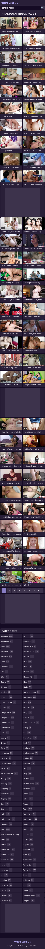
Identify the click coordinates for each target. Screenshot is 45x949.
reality (28, 758)
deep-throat (8, 712)
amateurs (7, 641)
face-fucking (8, 763)
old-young (29, 697)
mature (28, 656)
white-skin (29, 870)
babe (5, 661)
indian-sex (7, 854)
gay (4, 804)
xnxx (26, 875)
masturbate (29, 646)
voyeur (28, 844)
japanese (6, 870)
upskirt (27, 829)
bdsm (5, 682)
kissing (5, 880)
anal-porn (7, 651)
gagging (6, 788)
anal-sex (6, 656)
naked (27, 667)
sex (27, 768)
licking (28, 636)
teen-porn (29, 814)
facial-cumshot (9, 773)
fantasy (6, 783)
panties (28, 717)
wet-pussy (29, 860)
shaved (28, 778)
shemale (28, 788)
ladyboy (6, 885)
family (5, 778)
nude (27, 687)
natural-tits (29, 677)
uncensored (30, 819)
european (6, 753)
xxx (26, 885)
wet (26, 854)
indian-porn (7, 849)
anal (5, 646)
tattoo (27, 799)
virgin (27, 839)
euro (5, 748)
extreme (6, 758)
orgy (27, 712)
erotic (5, 743)
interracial (7, 860)
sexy (27, 773)
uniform (28, 824)
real (27, 743)
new (27, 682)
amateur (7, 636)
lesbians (6, 900)
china (5, 707)
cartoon (5, 687)
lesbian (6, 895)
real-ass (28, 748)
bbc (4, 672)
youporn (28, 900)
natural (28, 672)
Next (40, 591)
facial (5, 768)
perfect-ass (29, 738)
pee (26, 733)
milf (27, 661)
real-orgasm (30, 753)
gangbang (7, 794)
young (27, 890)
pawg (27, 727)
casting (5, 692)
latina (5, 890)
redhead (28, 763)
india (5, 839)
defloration (7, 722)
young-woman (31, 895)
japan (5, 865)
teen (27, 809)
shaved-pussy (30, 783)
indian (5, 844)
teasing (27, 804)
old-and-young (31, 692)
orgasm (28, 707)
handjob (6, 824)
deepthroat (7, 717)
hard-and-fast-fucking (10, 835)
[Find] (42, 7)
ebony (5, 738)
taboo (27, 794)
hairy (5, 814)
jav (4, 875)
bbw (4, 677)
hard (5, 829)
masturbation (30, 651)
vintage (27, 834)
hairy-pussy (7, 819)
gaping (6, 799)
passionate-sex (30, 722)
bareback (6, 667)
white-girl (29, 865)
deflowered (7, 727)
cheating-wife (8, 702)
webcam (28, 849)
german (6, 809)
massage (28, 641)
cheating (6, 697)
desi (4, 733)
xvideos (28, 880)
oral (27, 702)
